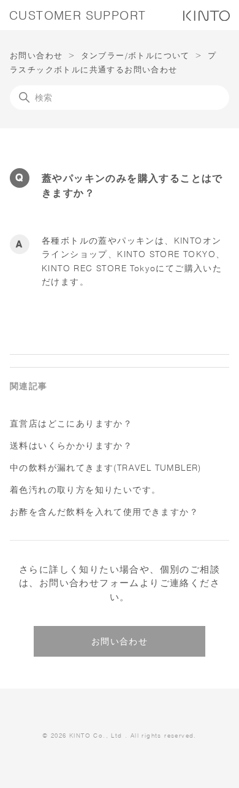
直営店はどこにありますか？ (71, 423)
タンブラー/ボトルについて (135, 55)
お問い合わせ (36, 55)
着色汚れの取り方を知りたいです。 (85, 490)
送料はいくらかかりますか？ (71, 445)
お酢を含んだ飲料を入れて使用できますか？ (104, 512)
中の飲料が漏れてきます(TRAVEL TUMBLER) (106, 468)
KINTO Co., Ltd (96, 735)
